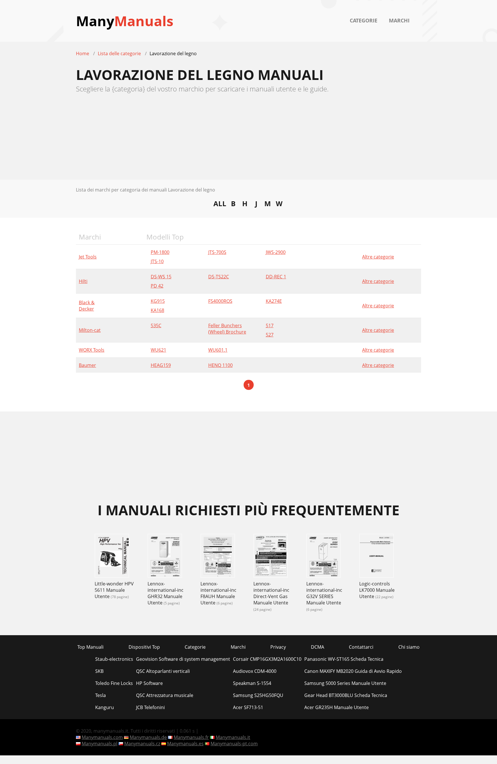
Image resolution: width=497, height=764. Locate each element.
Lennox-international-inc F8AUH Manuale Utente (218, 593)
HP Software (149, 683)
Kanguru (104, 707)
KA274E (274, 301)
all (219, 203)
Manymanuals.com (102, 737)
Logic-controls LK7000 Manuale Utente (377, 590)
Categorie (363, 20)
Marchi (399, 20)
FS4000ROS (220, 301)
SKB (99, 671)
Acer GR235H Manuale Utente (336, 707)
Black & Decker (87, 305)
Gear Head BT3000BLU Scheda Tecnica (345, 695)
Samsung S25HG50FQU (258, 695)
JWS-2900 (276, 252)
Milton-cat (90, 330)
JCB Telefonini (150, 707)
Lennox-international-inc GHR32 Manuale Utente (165, 593)
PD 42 (157, 286)
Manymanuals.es (185, 743)
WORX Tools (91, 350)
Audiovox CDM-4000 (254, 671)
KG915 (158, 301)
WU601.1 (218, 350)
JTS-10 (157, 261)
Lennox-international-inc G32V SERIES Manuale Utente (324, 593)
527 (270, 335)
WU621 (158, 350)
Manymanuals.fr (191, 737)
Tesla (100, 695)
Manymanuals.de (148, 737)
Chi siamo (409, 647)
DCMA (317, 647)
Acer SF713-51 (248, 707)
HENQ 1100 (220, 365)
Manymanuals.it (233, 737)
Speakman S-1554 (252, 683)
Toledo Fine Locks (114, 683)
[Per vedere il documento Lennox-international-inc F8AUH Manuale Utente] (217, 556)
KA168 (157, 310)
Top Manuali (90, 647)
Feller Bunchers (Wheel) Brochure (227, 328)
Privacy (278, 647)
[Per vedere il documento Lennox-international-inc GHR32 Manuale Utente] (165, 556)
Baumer (87, 365)
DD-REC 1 (276, 276)
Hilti (83, 281)
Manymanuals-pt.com (234, 743)
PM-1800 (160, 252)
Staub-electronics (114, 659)
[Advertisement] (248, 139)
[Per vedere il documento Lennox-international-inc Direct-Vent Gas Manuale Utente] (270, 556)
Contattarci (361, 647)
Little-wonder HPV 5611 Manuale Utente (114, 590)
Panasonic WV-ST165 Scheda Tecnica (343, 659)
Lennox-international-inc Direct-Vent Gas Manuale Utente (271, 593)
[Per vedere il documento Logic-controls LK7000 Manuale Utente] (376, 556)
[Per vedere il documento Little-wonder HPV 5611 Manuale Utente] (112, 556)
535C (156, 325)
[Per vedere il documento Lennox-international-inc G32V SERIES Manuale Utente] (323, 556)
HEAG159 (161, 365)
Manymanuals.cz (142, 743)
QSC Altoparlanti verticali (163, 671)
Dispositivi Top (144, 647)
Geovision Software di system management (183, 659)
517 (270, 325)
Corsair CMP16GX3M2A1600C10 (267, 659)
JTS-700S (217, 252)
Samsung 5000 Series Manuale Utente (345, 683)
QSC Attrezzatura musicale (164, 695)
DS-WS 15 (161, 276)
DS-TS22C (218, 276)
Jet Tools (88, 257)
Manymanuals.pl (99, 743)
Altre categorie (378, 257)
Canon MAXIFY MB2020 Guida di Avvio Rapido (353, 671)
